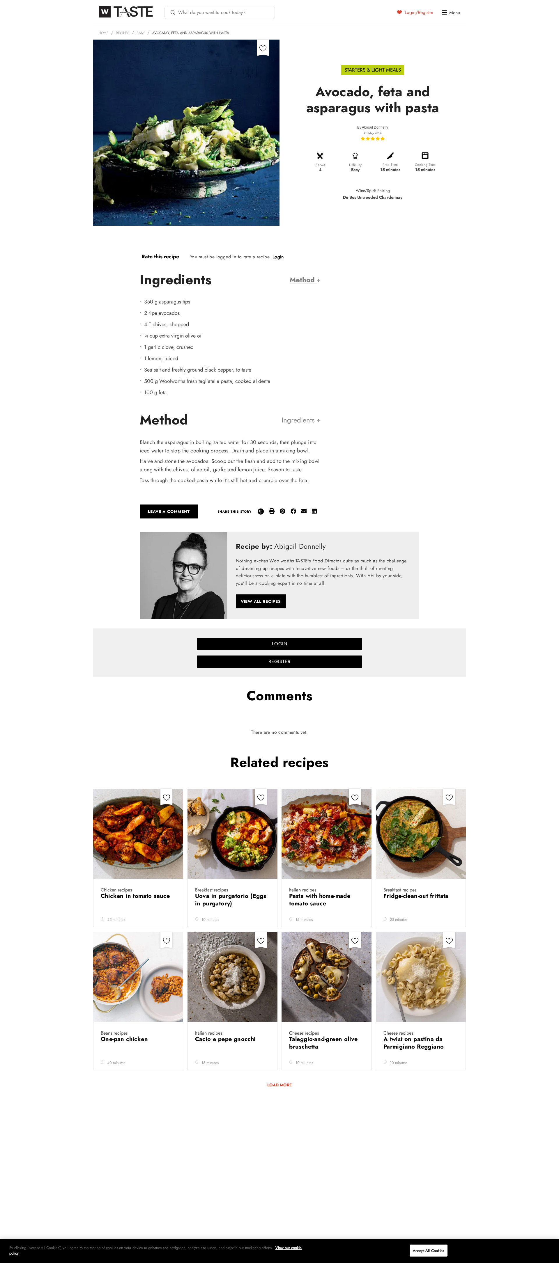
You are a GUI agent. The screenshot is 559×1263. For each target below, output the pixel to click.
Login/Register (418, 12)
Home (103, 32)
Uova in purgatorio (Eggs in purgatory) (230, 900)
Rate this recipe (160, 256)
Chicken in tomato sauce (136, 896)
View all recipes (261, 601)
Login (278, 256)
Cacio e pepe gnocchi (226, 1039)
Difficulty (355, 165)
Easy (141, 32)
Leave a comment (169, 511)
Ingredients (299, 420)
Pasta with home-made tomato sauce (319, 900)
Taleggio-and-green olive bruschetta (323, 1043)
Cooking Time (425, 164)
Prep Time (390, 164)
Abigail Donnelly (375, 127)
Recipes (122, 32)
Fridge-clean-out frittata (416, 896)
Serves (320, 165)
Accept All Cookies (428, 1250)
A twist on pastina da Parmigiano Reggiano (414, 1043)
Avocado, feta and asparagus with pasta (190, 32)
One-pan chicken (125, 1039)
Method (303, 280)
